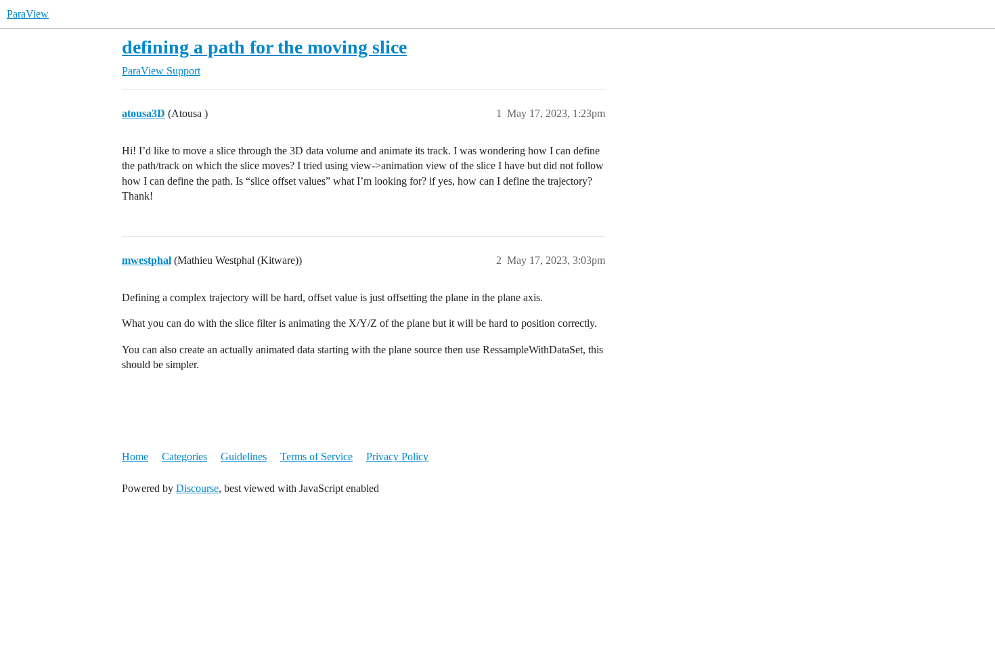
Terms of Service (316, 456)
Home (135, 456)
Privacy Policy (397, 456)
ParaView (28, 14)
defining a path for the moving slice (264, 47)
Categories (184, 456)
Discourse (197, 488)
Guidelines (244, 456)
